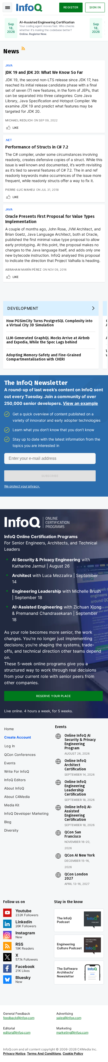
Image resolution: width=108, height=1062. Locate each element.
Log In (9, 746)
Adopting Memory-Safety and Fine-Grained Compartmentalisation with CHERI (43, 357)
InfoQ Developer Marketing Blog (26, 817)
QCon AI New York (79, 855)
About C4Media (17, 797)
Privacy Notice (14, 1053)
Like (16, 128)
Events (9, 763)
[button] (50, 475)
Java (9, 65)
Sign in (95, 7)
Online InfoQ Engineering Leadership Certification (75, 788)
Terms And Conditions (44, 1053)
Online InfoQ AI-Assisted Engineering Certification (78, 813)
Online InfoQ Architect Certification (75, 765)
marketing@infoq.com (72, 1032)
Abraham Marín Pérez (23, 269)
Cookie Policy (73, 1053)
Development (23, 308)
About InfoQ (14, 788)
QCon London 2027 (76, 876)
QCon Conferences (20, 754)
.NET (8, 140)
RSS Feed (24, 49)
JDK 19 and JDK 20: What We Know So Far (44, 72)
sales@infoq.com (68, 1018)
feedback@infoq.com (18, 1018)
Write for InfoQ (16, 771)
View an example (80, 403)
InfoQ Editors (15, 780)
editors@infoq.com (16, 1032)
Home (9, 729)
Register (70, 7)
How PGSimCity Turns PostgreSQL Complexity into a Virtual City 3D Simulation (49, 323)
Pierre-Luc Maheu (20, 190)
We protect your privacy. (22, 486)
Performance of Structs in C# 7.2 (36, 147)
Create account (17, 737)
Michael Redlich (19, 120)
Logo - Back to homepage (29, 7)
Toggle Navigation (7, 7)
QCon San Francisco (72, 834)
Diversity (11, 830)
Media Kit (11, 805)
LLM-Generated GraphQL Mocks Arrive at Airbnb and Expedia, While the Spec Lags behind (48, 340)
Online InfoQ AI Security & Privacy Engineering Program (80, 742)
